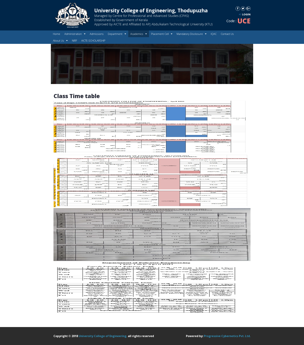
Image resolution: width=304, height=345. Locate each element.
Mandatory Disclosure (190, 34)
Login (246, 14)
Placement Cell (160, 34)
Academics (137, 34)
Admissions (97, 34)
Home (56, 34)
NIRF (74, 40)
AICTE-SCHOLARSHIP (93, 40)
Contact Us (227, 34)
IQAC (214, 34)
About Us (59, 40)
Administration (73, 34)
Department (115, 34)
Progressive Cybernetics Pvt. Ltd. (227, 336)
